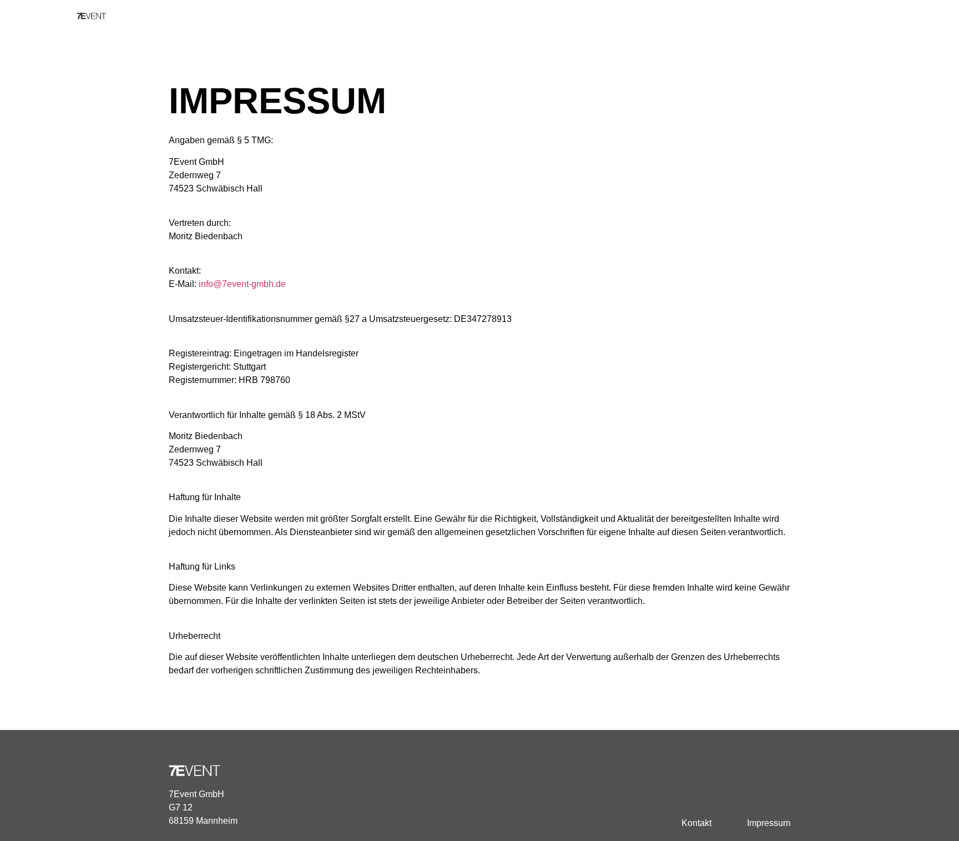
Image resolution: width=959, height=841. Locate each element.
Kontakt (696, 823)
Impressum (768, 823)
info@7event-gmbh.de (242, 284)
